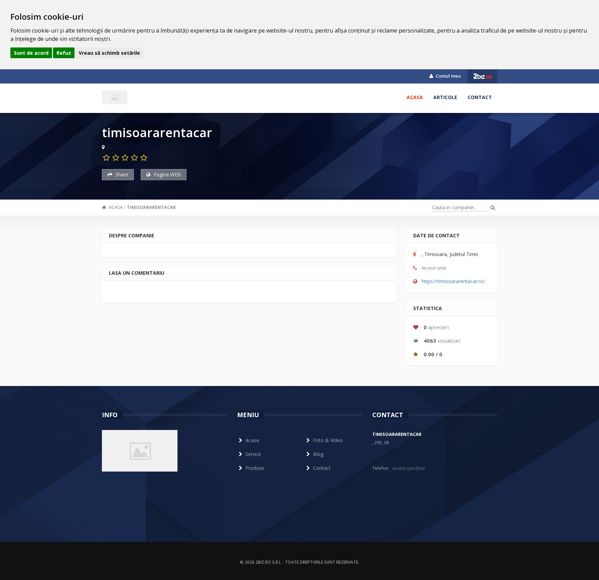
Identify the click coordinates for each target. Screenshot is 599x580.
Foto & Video (328, 440)
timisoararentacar (151, 207)
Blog (318, 454)
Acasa (415, 97)
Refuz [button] (64, 53)
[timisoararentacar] (114, 97)
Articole (445, 97)
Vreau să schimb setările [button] (109, 53)
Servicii (253, 454)
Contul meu (448, 76)
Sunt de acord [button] (31, 53)
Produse (254, 468)
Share (121, 174)
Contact (480, 97)
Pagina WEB (166, 174)
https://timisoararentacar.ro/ (453, 281)
